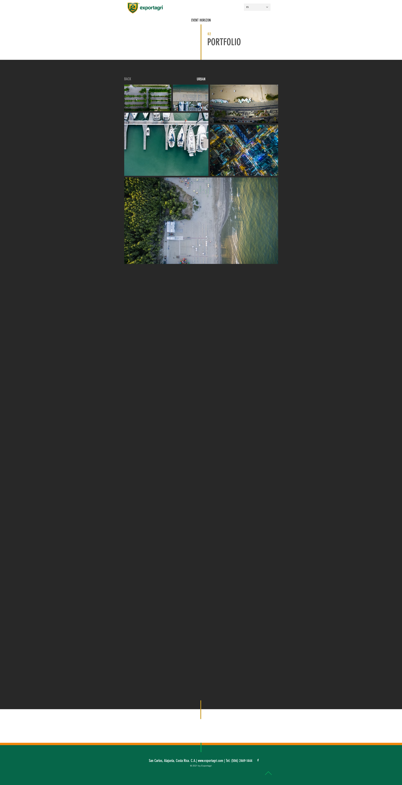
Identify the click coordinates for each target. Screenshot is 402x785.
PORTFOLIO (224, 42)
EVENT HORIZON (201, 20)
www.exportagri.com (210, 760)
